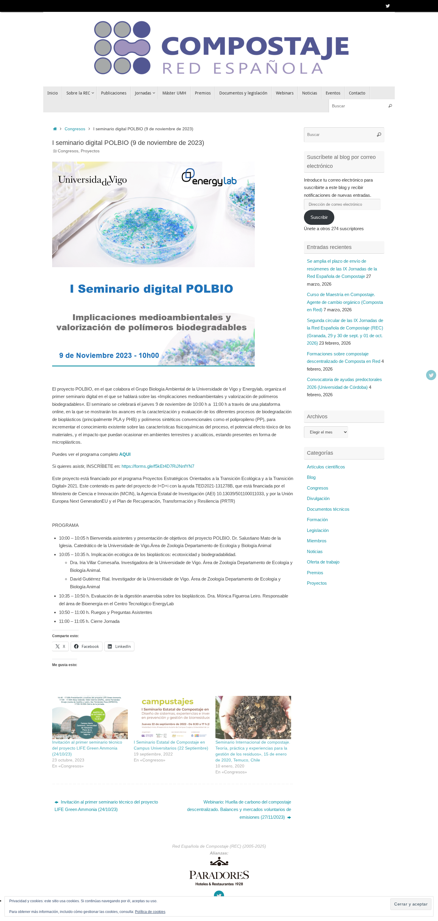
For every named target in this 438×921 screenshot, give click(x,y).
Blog (311, 477)
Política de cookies (150, 912)
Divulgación (318, 498)
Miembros (317, 540)
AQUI (125, 454)
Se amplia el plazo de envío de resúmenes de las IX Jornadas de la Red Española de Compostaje (342, 269)
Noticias (315, 551)
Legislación (318, 530)
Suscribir (319, 217)
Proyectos (90, 151)
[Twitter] (387, 5)
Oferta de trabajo (323, 561)
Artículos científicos (326, 466)
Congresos (75, 129)
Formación (317, 519)
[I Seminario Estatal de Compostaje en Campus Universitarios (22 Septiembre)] (171, 717)
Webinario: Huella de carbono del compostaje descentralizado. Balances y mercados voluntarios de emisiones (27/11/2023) (239, 809)
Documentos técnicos (328, 509)
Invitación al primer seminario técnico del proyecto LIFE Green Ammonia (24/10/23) (87, 748)
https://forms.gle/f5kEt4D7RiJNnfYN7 (158, 466)
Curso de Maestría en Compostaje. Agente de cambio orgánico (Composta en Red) (345, 302)
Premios (315, 572)
